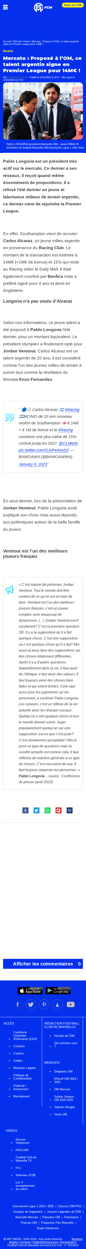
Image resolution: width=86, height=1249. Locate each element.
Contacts (19, 1046)
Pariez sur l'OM (73, 5)
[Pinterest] (44, 1008)
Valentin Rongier (64, 1107)
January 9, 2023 (33, 464)
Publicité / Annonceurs (21, 1087)
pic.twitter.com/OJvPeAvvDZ (44, 450)
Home (26, 41)
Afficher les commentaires (47, 964)
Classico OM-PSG (70, 1206)
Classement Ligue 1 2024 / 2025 (33, 1206)
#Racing (72, 409)
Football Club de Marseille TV (26, 1159)
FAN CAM (22, 1150)
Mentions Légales (24, 1068)
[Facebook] (18, 1008)
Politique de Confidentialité (22, 1077)
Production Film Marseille (57, 1222)
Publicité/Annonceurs (45, 1242)
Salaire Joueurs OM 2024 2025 (64, 1098)
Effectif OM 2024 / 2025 (66, 1080)
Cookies (18, 1053)
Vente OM (60, 1114)
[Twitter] (31, 1008)
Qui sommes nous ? (66, 1044)
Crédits (17, 1060)
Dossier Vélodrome (22, 1141)
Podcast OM (29, 1222)
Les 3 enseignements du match (25, 1186)
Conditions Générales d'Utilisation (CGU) (25, 1036)
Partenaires (71, 1217)
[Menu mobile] (6, 7)
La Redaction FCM (17, 77)
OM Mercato (62, 1089)
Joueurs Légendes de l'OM (64, 1211)
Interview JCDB (26, 1175)
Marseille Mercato (26, 1217)
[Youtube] (70, 1008)
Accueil (7, 41)
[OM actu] (43, 5)
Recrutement (21, 1096)
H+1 (18, 1168)
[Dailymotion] (57, 1008)
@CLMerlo (68, 443)
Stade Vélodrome (48, 1228)
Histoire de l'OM (64, 1035)
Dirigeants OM (63, 1071)
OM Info (17, 41)
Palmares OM (51, 1217)
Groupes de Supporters (28, 1211)
